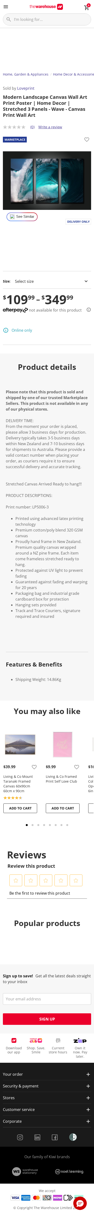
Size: (6, 281)
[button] (15, 880)
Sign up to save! (18, 976)
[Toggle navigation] (6, 7)
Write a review (50, 126)
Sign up (47, 1019)
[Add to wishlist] (87, 140)
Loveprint (25, 88)
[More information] (87, 309)
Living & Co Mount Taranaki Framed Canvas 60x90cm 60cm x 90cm (18, 783)
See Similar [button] (25, 216)
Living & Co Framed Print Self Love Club (61, 779)
